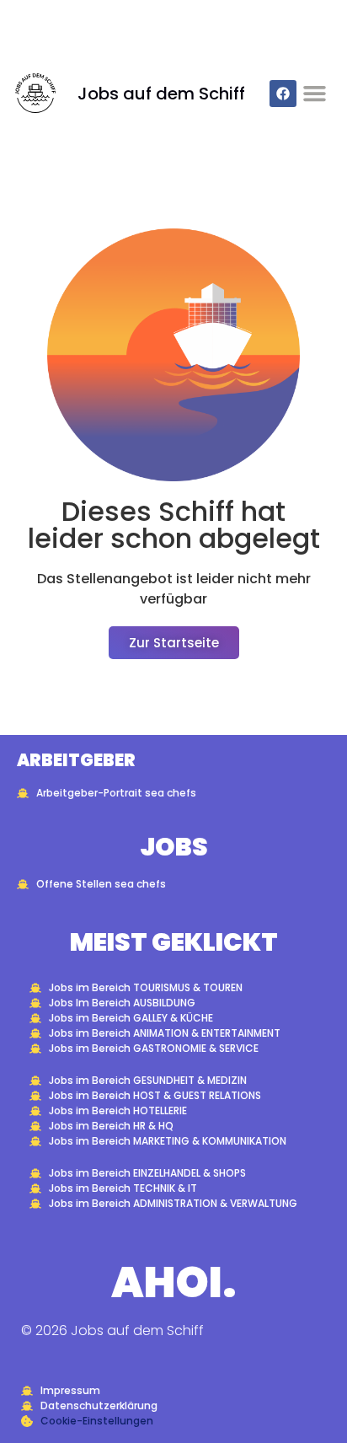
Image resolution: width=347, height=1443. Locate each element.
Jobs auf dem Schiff (161, 93)
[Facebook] (283, 93)
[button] (315, 93)
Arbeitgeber (76, 760)
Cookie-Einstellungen (96, 1420)
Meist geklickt (174, 942)
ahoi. (174, 1282)
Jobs (174, 847)
